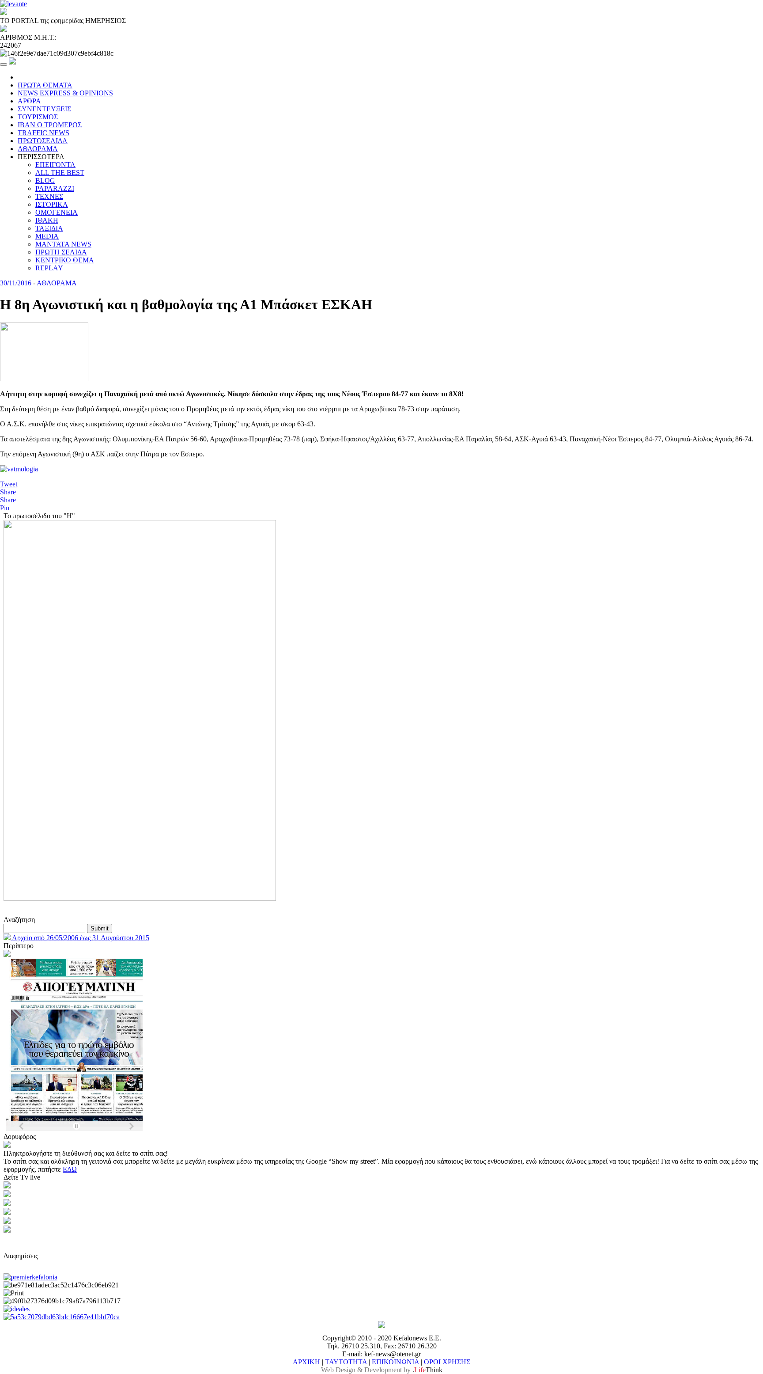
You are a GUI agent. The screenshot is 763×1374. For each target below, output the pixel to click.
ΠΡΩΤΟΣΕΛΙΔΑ (43, 140)
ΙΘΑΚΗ (46, 220)
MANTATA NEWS (63, 244)
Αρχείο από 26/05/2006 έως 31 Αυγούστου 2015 (80, 937)
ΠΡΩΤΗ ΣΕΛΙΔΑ (61, 252)
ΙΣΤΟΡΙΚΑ (51, 204)
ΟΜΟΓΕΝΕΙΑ (56, 212)
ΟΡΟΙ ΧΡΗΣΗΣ (447, 1362)
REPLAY (49, 268)
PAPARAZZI (54, 188)
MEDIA (47, 236)
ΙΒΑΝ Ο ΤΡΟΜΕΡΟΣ (50, 125)
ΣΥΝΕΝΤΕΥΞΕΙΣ (44, 109)
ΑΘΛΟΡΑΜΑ (38, 148)
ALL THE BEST (59, 172)
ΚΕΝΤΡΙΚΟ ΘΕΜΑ (64, 260)
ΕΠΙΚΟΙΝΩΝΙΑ (395, 1362)
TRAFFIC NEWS (43, 133)
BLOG (45, 180)
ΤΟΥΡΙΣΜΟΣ (38, 117)
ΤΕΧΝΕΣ (49, 196)
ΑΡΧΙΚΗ (306, 1362)
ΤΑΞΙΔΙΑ (49, 228)
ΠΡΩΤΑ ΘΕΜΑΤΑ (45, 85)
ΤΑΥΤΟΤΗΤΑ (346, 1362)
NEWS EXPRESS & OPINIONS (65, 93)
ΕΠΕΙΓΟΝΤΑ (55, 164)
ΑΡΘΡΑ (29, 101)
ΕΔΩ (70, 1169)
